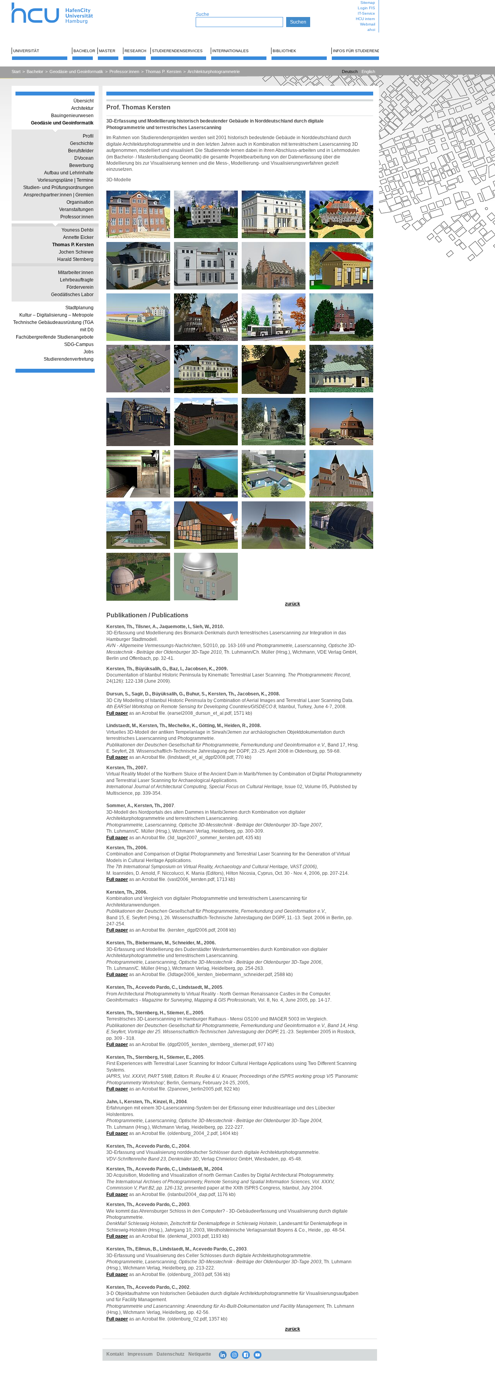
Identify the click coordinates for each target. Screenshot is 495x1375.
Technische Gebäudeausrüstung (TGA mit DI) (53, 326)
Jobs (89, 351)
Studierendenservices (177, 51)
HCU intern (365, 19)
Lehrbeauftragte (77, 280)
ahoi (371, 29)
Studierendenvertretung (69, 359)
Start (16, 71)
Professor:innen (124, 71)
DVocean (84, 158)
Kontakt (115, 1353)
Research (135, 51)
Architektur (82, 108)
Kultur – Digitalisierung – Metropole (56, 315)
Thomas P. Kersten (163, 71)
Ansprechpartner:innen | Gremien (59, 195)
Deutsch (350, 71)
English (368, 71)
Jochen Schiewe (76, 252)
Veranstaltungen (76, 209)
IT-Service (366, 13)
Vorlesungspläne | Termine (66, 180)
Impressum (140, 1353)
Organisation (80, 202)
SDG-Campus (79, 344)
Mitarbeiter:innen (76, 272)
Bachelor (84, 51)
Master (107, 51)
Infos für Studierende (358, 51)
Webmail (367, 24)
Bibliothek (284, 51)
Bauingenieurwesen (72, 115)
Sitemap (367, 2)
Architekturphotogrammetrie (214, 71)
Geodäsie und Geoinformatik (76, 71)
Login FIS (366, 8)
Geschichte (82, 143)
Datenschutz (170, 1353)
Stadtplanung (79, 307)
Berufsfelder (81, 150)
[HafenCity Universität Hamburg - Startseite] (59, 3)
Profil (88, 136)
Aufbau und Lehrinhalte (69, 172)
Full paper (117, 713)
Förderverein (80, 287)
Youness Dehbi (77, 230)
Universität (26, 51)
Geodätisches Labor (72, 294)
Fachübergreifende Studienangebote (55, 337)
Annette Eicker (78, 237)
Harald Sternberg (75, 259)
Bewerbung (81, 165)
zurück (292, 603)
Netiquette (199, 1353)
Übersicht (83, 101)
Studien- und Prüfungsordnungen (58, 187)
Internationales (230, 51)
